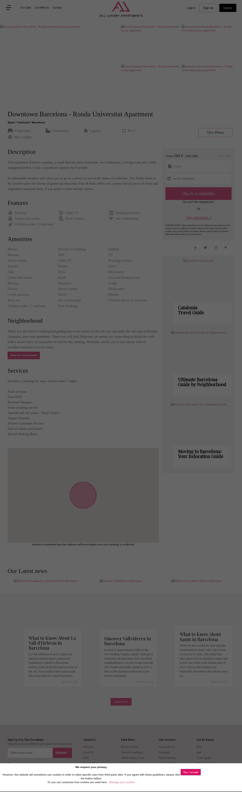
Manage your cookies (122, 782)
